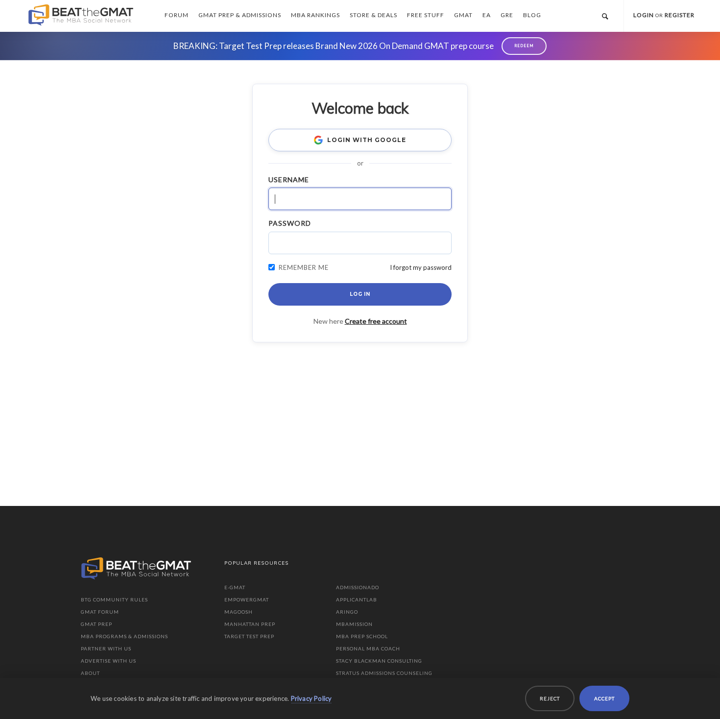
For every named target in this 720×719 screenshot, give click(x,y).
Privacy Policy (311, 698)
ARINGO (347, 612)
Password (289, 223)
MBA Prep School (362, 636)
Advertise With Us (108, 661)
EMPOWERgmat (246, 599)
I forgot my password (421, 267)
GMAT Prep (96, 624)
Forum (177, 15)
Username (288, 179)
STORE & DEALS (373, 15)
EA (486, 15)
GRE (507, 15)
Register (680, 15)
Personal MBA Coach (368, 648)
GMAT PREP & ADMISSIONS (239, 15)
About (90, 673)
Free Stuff (425, 15)
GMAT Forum (100, 612)
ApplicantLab (356, 599)
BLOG (532, 15)
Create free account (376, 321)
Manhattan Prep (249, 624)
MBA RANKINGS (315, 15)
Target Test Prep (249, 636)
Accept (604, 698)
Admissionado (357, 587)
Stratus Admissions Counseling (384, 673)
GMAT (463, 15)
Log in (360, 294)
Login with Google (366, 140)
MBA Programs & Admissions (124, 636)
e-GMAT (234, 587)
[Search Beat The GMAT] (605, 16)
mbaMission (354, 624)
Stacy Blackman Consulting (379, 661)
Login (643, 15)
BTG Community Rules (114, 599)
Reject (550, 698)
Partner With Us (106, 648)
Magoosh (238, 612)
